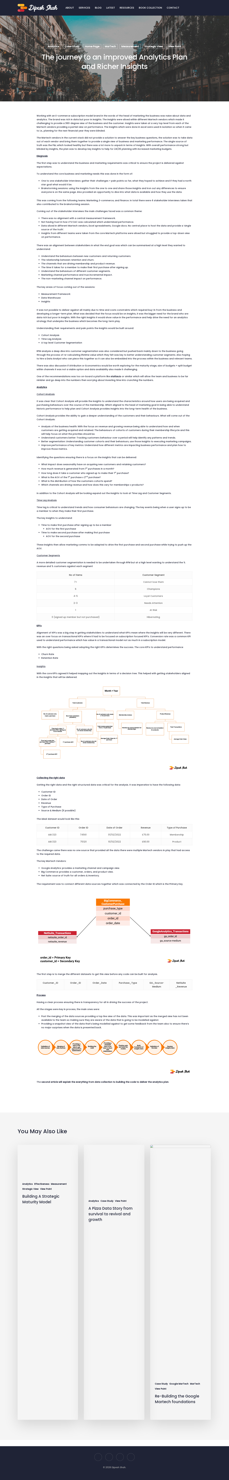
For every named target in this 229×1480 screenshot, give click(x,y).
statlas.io (116, 376)
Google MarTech (178, 1383)
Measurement (130, 46)
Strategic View (153, 46)
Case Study (72, 46)
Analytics (53, 46)
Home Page (92, 46)
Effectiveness (41, 1184)
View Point (174, 46)
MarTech (110, 46)
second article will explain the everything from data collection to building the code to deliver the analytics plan (105, 1081)
